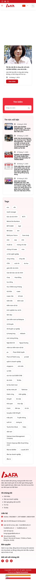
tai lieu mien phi (12, 389)
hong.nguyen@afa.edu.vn (12, 533)
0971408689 (22, 517)
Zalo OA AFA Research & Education (15, 521)
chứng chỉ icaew (12, 249)
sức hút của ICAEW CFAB (14, 375)
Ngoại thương (23, 343)
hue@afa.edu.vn (22, 528)
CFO (23, 240)
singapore (10, 366)
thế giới (9, 399)
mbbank (22, 333)
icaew (18, 291)
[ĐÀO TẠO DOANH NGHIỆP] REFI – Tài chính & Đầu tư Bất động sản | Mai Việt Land (22, 129)
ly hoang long (11, 333)
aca (8, 207)
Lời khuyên (10, 324)
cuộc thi (16, 263)
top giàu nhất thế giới (13, 413)
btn (18, 231)
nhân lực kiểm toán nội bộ (15, 347)
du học (26, 263)
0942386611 (13, 517)
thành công (10, 394)
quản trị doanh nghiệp (14, 361)
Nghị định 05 (11, 343)
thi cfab (18, 399)
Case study (25, 235)
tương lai (19, 422)
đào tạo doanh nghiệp (14, 454)
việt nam (9, 432)
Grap (8, 277)
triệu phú (10, 418)
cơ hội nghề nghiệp (13, 254)
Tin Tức (6, 505)
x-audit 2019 (25, 450)
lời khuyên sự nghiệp (13, 329)
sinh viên (20, 366)
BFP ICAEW (10, 226)
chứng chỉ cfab (21, 245)
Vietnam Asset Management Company (16, 437)
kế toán (20, 296)
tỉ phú (8, 408)
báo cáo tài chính (12, 217)
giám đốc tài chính (12, 268)
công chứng (10, 259)
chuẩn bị (9, 245)
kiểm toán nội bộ (12, 305)
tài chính (9, 380)
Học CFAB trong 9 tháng (14, 287)
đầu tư (9, 459)
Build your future (12, 235)
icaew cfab (10, 296)
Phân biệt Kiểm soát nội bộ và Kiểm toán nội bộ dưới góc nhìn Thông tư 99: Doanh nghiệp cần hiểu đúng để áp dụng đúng (22, 170)
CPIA (8, 263)
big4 (19, 226)
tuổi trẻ (9, 422)
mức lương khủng (12, 338)
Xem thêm (12, 81)
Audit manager (11, 212)
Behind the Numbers (13, 221)
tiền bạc (17, 408)
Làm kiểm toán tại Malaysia (15, 319)
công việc (22, 259)
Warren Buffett (11, 450)
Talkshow (24, 389)
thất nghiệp (22, 394)
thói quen (10, 403)
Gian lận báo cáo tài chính (15, 273)
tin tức (27, 408)
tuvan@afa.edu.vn (25, 525)
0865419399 (31, 517)
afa (15, 207)
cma (23, 249)
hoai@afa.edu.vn (9, 528)
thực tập (20, 403)
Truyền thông (21, 418)
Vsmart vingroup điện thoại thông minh (17, 444)
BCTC (23, 217)
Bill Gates (10, 231)
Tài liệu (6, 508)
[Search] (33, 6)
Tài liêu (19, 380)
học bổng (10, 282)
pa (7, 352)
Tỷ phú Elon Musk (12, 427)
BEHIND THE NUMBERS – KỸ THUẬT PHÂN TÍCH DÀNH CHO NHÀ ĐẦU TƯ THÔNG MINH (22, 157)
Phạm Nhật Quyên (19, 352)
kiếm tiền (10, 301)
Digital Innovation (22, 572)
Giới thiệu (7, 496)
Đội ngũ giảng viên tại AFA (12, 502)
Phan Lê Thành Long (13, 357)
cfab (15, 240)
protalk (26, 357)
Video (24, 427)
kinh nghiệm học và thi (14, 310)
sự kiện (9, 371)
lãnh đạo (9, 315)
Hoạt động (18, 277)
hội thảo (9, 291)
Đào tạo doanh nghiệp (11, 499)
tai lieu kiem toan (12, 385)
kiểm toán (20, 301)
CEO (8, 240)
